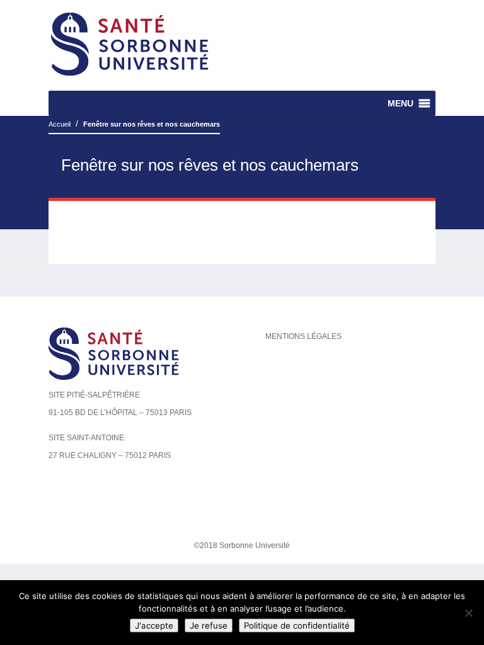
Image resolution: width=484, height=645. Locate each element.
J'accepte (154, 625)
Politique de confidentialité (297, 625)
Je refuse (209, 625)
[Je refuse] (468, 613)
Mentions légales (303, 336)
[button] (400, 103)
